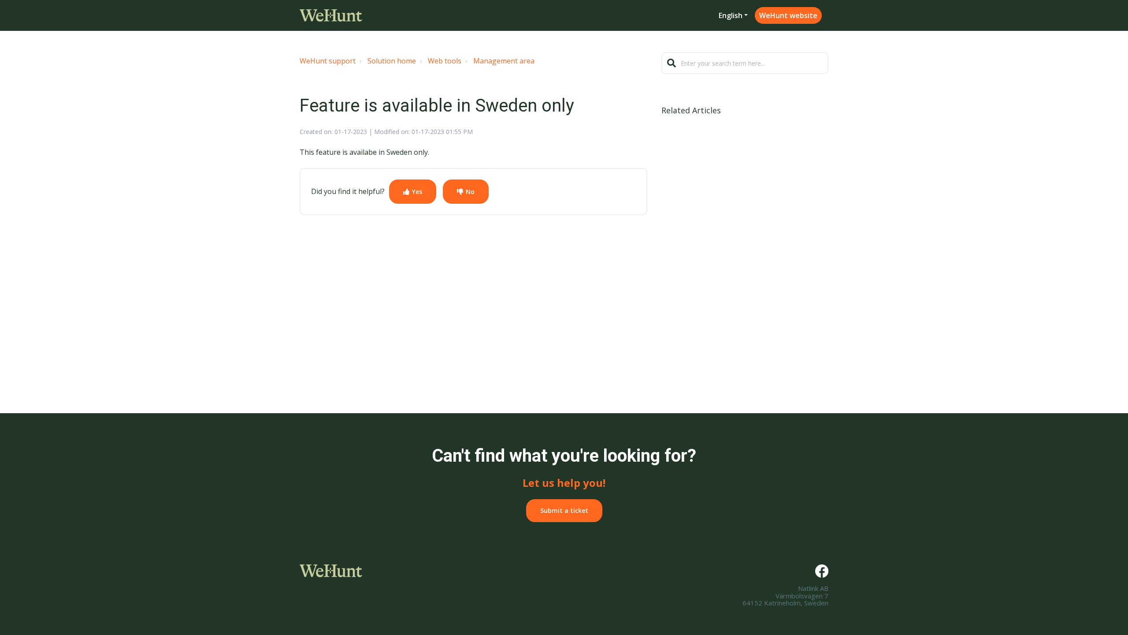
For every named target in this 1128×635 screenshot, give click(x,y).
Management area (503, 61)
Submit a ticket (564, 510)
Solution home (391, 61)
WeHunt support (328, 61)
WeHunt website (788, 15)
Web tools (444, 61)
